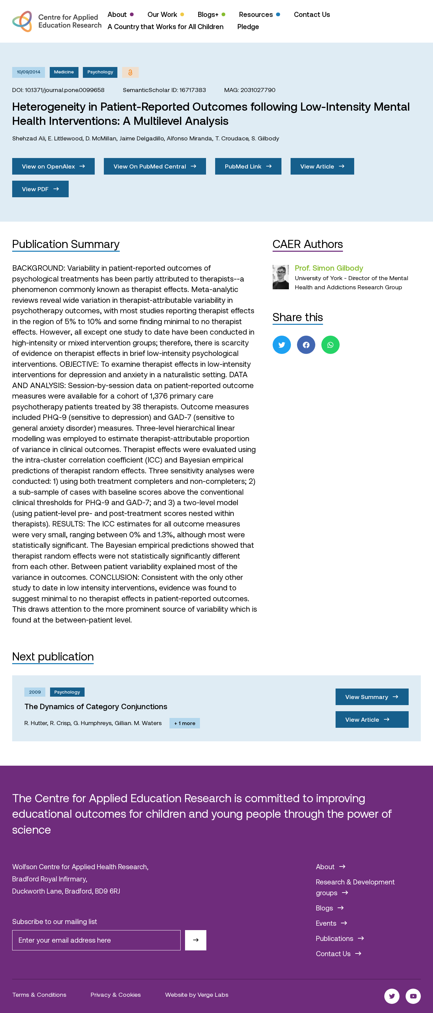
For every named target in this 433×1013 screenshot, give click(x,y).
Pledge (248, 26)
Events (327, 923)
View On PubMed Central (151, 166)
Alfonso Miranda (189, 138)
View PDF (36, 189)
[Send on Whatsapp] (330, 345)
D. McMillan (101, 138)
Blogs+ (208, 14)
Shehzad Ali (28, 138)
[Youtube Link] (413, 996)
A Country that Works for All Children (166, 26)
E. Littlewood (65, 138)
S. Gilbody (265, 138)
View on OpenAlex (49, 166)
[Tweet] (282, 345)
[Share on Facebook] (306, 345)
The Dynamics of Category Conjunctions (95, 706)
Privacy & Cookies (116, 994)
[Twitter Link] (392, 996)
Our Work (162, 14)
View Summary (367, 696)
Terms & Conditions (39, 994)
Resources (256, 14)
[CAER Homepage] (56, 21)
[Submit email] (195, 940)
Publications (335, 938)
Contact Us (312, 14)
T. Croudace (231, 138)
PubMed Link (244, 166)
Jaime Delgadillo (141, 138)
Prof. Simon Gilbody (329, 267)
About (117, 14)
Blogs (325, 908)
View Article (318, 166)
